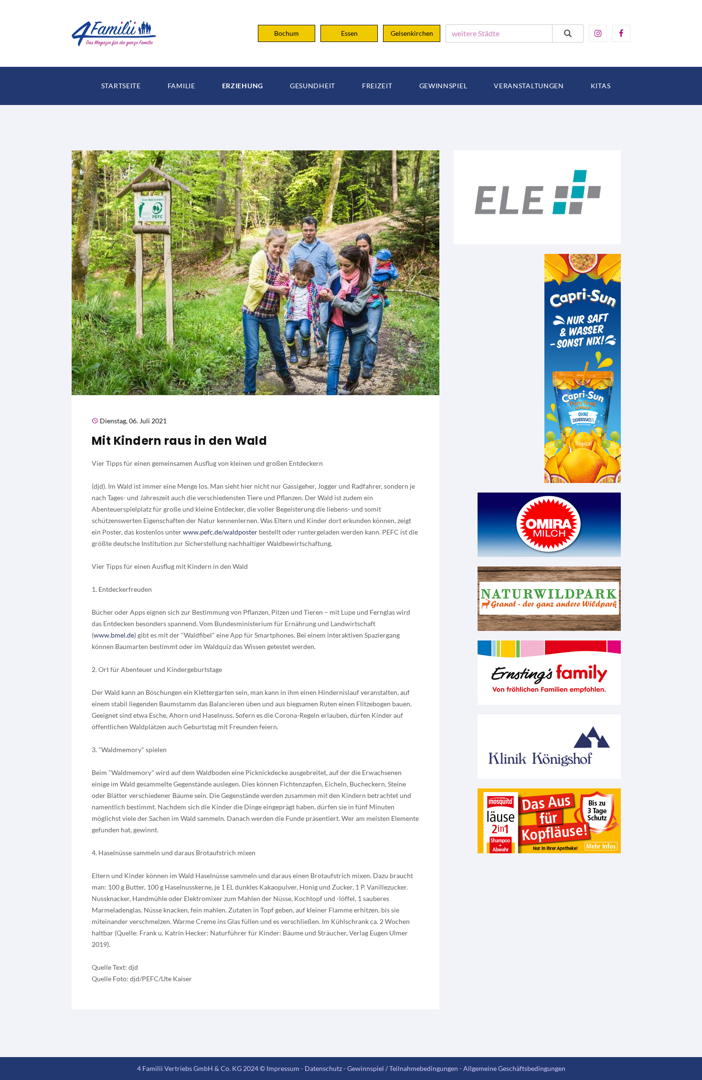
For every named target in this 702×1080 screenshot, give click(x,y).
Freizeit (377, 86)
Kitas (601, 86)
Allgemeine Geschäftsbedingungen (514, 1068)
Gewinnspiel (443, 86)
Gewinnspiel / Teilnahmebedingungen (402, 1068)
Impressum (282, 1068)
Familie (181, 86)
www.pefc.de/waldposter (220, 532)
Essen (349, 33)
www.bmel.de (114, 635)
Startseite (121, 86)
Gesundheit (312, 86)
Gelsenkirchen (412, 33)
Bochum (286, 33)
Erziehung (242, 86)
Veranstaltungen (529, 86)
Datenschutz (323, 1068)
